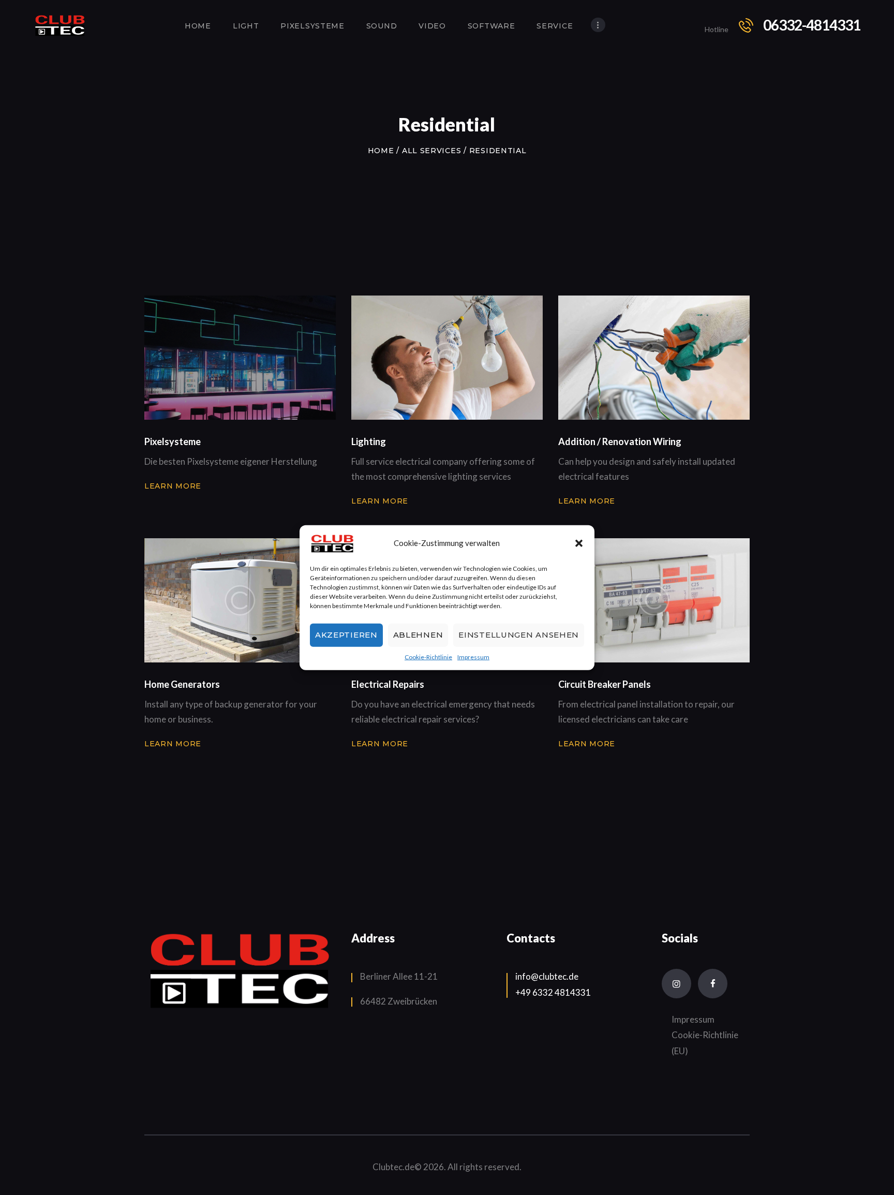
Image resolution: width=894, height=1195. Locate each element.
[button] (579, 543)
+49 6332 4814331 (553, 992)
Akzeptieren (346, 635)
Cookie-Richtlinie (428, 656)
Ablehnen (418, 635)
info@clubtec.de (546, 976)
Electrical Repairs (387, 684)
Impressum (473, 656)
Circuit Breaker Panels (604, 684)
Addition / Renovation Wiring (619, 441)
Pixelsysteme (172, 441)
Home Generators (182, 684)
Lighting (368, 441)
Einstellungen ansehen (518, 635)
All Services (431, 150)
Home (381, 150)
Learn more (172, 486)
